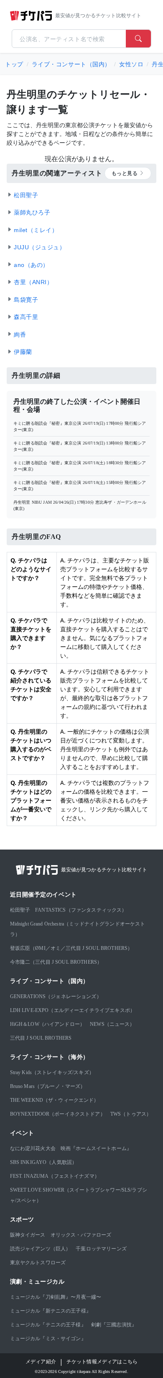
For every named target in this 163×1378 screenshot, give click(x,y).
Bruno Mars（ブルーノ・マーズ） (48, 1086)
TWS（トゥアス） (130, 1114)
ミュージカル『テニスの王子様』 (48, 1325)
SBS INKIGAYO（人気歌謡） (43, 1162)
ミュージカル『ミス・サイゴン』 (48, 1338)
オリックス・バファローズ (81, 1235)
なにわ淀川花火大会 (33, 1148)
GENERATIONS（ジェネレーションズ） (56, 996)
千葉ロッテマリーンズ (101, 1249)
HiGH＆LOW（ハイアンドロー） (47, 1024)
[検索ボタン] (138, 38)
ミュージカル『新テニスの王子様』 (50, 1311)
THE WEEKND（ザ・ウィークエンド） (54, 1100)
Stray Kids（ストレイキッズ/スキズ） (52, 1072)
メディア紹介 (40, 1362)
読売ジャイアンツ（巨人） (40, 1249)
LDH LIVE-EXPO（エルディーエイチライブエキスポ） (72, 1010)
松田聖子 (20, 910)
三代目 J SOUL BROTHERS (41, 1038)
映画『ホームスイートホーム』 (96, 1148)
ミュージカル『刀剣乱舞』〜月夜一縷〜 (56, 1297)
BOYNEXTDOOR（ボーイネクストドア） (57, 1114)
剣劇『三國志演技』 (114, 1325)
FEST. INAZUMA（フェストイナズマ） (54, 1176)
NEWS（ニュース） (112, 1024)
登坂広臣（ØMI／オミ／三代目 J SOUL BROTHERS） (71, 948)
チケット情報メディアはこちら (102, 1362)
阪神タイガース (28, 1235)
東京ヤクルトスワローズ (38, 1263)
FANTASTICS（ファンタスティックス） (81, 910)
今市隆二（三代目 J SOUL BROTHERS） (56, 962)
